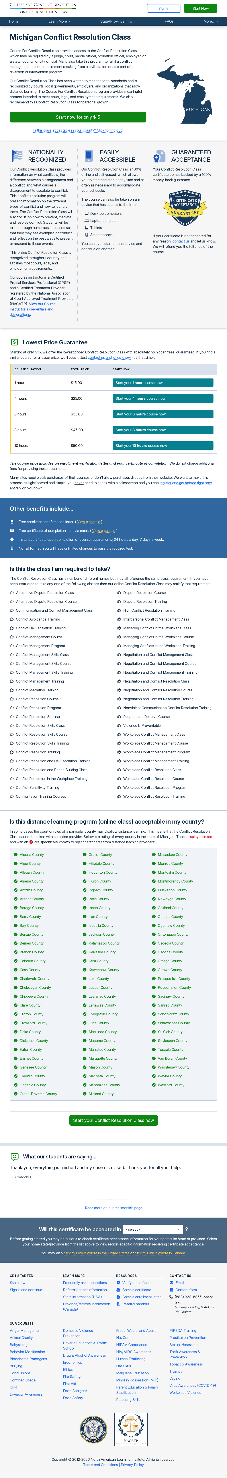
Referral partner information (85, 1290)
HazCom (123, 1337)
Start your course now (139, 382)
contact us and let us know (109, 357)
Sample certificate (136, 1290)
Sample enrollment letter (141, 1297)
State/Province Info (116, 21)
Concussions (20, 1373)
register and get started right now (186, 483)
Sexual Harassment (185, 1344)
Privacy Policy (132, 1464)
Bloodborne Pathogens (28, 1359)
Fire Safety (72, 1376)
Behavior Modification (27, 1352)
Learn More (58, 21)
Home (14, 21)
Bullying (16, 1366)
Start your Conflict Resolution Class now (113, 1120)
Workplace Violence (185, 1392)
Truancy (176, 1371)
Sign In (163, 8)
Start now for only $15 (78, 117)
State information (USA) (82, 1297)
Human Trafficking (130, 1359)
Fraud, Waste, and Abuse (136, 1330)
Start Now (200, 8)
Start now (17, 1282)
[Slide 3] (125, 1199)
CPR (13, 1387)
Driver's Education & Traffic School (85, 1345)
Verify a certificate (136, 1282)
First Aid (69, 1383)
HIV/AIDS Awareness (133, 1352)
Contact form (186, 1290)
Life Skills (123, 1366)
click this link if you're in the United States (96, 1253)
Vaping (174, 1378)
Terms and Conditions (101, 1464)
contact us (181, 241)
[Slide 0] (101, 1199)
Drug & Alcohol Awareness (84, 1355)
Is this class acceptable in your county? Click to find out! (78, 130)
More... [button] (209, 21)
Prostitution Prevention (187, 1337)
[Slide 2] (117, 1199)
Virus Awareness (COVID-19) (192, 1385)
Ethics (68, 1369)
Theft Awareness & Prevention (184, 1354)
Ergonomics (72, 1362)
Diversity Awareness (26, 1394)
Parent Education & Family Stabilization (137, 1390)
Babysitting (18, 1344)
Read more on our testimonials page (113, 1208)
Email (180, 1282)
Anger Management (25, 1330)
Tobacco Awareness (186, 1364)
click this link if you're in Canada (160, 1253)
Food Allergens (75, 1391)
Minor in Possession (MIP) (137, 1380)
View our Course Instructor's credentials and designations (33, 309)
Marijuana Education (132, 1373)
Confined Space (23, 1380)
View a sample (88, 522)
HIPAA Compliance (131, 1344)
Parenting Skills (128, 1399)
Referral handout (135, 1304)
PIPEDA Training (182, 1330)
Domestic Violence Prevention (78, 1333)
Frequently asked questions (85, 1282)
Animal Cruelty (21, 1337)
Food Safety (73, 1398)
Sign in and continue (26, 1290)
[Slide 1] (109, 1199)
